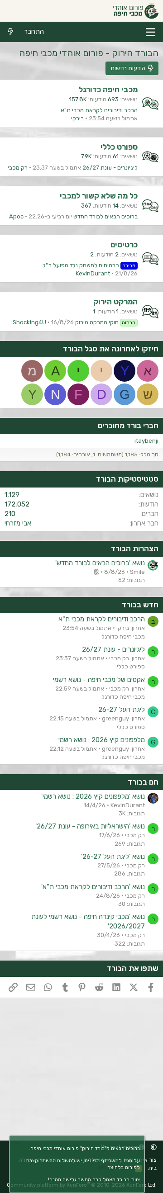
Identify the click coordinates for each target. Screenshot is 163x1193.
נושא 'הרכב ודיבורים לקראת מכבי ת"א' (93, 887)
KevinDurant (93, 273)
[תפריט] (150, 32)
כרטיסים (124, 244)
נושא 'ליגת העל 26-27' (113, 856)
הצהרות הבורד (134, 548)
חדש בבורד (140, 604)
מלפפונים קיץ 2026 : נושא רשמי (101, 740)
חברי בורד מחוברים (128, 425)
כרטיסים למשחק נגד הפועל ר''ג (89, 265)
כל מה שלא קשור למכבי (99, 195)
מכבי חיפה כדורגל (108, 89)
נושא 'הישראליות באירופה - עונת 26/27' (90, 826)
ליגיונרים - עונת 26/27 (110, 167)
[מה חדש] (10, 32)
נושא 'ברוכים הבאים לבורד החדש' (100, 563)
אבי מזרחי (18, 523)
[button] (153, 1147)
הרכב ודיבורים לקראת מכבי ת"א (99, 110)
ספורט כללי (119, 146)
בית (152, 1168)
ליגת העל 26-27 (121, 709)
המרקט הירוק (115, 301)
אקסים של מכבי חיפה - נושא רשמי (99, 680)
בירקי (77, 118)
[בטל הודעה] (17, 1144)
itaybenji (146, 440)
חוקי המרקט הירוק (105, 322)
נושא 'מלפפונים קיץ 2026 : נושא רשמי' (93, 796)
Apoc (16, 216)
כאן (102, 1167)
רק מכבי (18, 167)
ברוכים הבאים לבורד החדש (105, 216)
